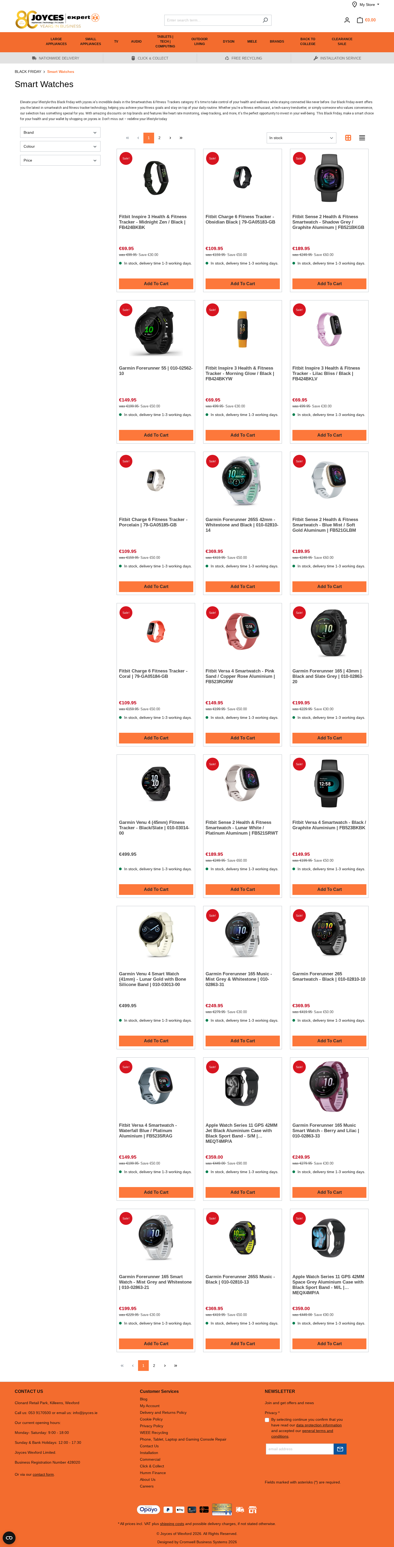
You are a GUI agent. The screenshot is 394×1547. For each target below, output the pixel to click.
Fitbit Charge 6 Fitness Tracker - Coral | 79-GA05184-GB (153, 673)
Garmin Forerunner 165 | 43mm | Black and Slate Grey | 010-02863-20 (327, 676)
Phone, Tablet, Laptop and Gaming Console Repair (183, 1439)
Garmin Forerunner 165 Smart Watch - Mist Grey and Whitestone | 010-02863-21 (155, 1282)
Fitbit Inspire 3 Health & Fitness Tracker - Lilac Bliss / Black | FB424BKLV (326, 373)
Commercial (150, 1459)
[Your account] (347, 20)
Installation (149, 1453)
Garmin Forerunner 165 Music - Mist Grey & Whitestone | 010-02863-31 (239, 979)
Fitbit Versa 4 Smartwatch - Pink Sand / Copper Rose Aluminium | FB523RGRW (240, 676)
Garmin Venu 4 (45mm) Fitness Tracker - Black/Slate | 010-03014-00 (154, 828)
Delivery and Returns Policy (163, 1412)
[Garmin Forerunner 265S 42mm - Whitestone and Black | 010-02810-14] (242, 481)
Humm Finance (153, 1473)
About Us (147, 1479)
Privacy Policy (151, 1426)
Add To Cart (156, 283)
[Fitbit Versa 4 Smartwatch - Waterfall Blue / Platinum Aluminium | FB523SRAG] (156, 1086)
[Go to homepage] (55, 19)
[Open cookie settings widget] (9, 1537)
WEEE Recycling (154, 1432)
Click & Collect (152, 1466)
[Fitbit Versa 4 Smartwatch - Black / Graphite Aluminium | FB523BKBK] (329, 783)
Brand (29, 132)
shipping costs (172, 1524)
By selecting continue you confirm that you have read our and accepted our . (307, 1427)
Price (28, 160)
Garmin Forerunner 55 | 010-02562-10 (156, 371)
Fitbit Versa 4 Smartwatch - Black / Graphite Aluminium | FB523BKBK (329, 825)
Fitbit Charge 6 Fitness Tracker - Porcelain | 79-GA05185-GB (153, 522)
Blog (143, 1399)
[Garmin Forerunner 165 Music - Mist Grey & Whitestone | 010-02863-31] (242, 935)
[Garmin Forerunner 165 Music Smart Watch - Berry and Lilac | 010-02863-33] (329, 1086)
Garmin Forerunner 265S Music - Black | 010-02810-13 (240, 1279)
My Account (149, 1406)
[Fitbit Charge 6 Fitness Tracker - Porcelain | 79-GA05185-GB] (156, 481)
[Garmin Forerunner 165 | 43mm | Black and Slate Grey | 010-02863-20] (329, 632)
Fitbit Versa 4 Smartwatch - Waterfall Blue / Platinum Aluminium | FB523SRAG (148, 1131)
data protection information (319, 1425)
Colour (29, 146)
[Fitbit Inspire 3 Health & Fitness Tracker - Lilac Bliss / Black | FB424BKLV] (329, 329)
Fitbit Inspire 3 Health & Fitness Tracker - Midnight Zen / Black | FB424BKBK (153, 222)
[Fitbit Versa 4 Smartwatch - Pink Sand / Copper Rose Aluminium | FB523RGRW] (242, 632)
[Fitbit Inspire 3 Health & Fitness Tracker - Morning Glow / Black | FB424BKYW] (242, 329)
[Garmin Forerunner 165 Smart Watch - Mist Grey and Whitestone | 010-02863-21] (156, 1238)
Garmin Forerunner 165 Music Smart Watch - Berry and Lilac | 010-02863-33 (325, 1131)
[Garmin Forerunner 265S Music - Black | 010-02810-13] (242, 1238)
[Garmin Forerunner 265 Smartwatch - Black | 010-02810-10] (329, 935)
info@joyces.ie (85, 1413)
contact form (43, 1474)
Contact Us (149, 1446)
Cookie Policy (151, 1419)
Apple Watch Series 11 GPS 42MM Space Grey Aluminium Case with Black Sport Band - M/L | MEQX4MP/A (328, 1284)
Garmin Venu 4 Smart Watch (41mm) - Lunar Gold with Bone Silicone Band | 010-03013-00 (152, 979)
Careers (147, 1486)
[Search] (265, 20)
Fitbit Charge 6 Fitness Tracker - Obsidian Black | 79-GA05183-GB (240, 219)
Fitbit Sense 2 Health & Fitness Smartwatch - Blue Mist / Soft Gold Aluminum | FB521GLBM (325, 525)
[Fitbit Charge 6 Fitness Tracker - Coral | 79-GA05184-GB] (156, 632)
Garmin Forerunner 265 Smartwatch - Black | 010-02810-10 (328, 976)
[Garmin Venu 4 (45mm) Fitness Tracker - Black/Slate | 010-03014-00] (156, 783)
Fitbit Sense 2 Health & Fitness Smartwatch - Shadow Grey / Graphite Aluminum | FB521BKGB (328, 222)
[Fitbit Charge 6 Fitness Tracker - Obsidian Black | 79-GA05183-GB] (242, 178)
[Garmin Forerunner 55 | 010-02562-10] (156, 329)
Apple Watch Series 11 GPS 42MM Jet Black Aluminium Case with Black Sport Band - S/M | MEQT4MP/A (241, 1133)
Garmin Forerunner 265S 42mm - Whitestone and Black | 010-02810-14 (242, 525)
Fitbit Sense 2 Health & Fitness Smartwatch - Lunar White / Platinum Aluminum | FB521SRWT (242, 828)
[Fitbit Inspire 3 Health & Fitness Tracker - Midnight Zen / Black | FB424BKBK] (156, 178)
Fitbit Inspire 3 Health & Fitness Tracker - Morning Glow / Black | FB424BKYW (240, 373)
